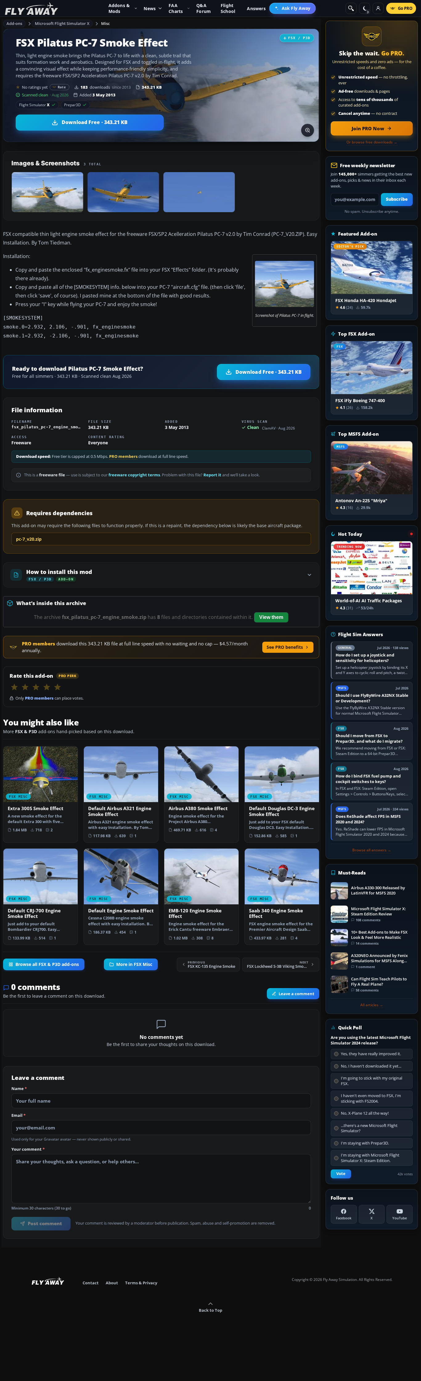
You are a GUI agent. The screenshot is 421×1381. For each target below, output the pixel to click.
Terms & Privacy (141, 1283)
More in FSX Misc (134, 964)
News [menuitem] (150, 8)
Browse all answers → (371, 850)
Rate (62, 87)
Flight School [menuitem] (228, 8)
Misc (105, 23)
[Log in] (378, 8)
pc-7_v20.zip (29, 539)
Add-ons (14, 23)
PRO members (123, 456)
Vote (340, 1173)
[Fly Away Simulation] (31, 8)
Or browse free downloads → (371, 142)
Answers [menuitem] (256, 8)
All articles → (371, 1005)
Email (18, 1115)
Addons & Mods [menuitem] (119, 8)
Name (19, 1088)
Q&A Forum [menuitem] (203, 8)
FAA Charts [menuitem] (176, 8)
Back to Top (210, 1310)
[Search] (351, 8)
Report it (212, 475)
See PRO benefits (285, 647)
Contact (91, 1283)
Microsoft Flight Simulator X (62, 23)
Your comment (28, 1149)
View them (271, 617)
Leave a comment (296, 993)
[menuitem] (292, 8)
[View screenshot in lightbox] (307, 130)
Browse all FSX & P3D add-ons (47, 964)
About (112, 1283)
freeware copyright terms (134, 475)
